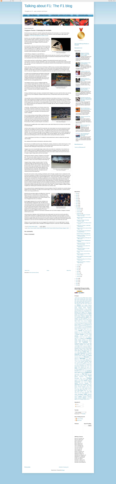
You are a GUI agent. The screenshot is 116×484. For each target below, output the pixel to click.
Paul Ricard (86, 367)
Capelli (79, 318)
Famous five (77, 329)
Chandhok (76, 319)
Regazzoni (85, 375)
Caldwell (90, 317)
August (78, 264)
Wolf (91, 398)
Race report (77, 372)
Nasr (78, 363)
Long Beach (79, 351)
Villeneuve (90, 394)
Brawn (90, 314)
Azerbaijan (79, 310)
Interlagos (81, 344)
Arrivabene (79, 306)
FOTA (84, 333)
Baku (91, 310)
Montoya (82, 361)
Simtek (81, 384)
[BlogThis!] (41, 226)
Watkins (85, 395)
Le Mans (84, 349)
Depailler (79, 324)
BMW (87, 313)
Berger (76, 313)
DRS (80, 326)
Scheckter (90, 380)
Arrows (83, 306)
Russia (87, 379)
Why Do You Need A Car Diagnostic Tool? (85, 126)
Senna (90, 382)
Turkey (81, 391)
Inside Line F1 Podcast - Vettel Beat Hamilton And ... (83, 226)
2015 (77, 206)
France (87, 333)
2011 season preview (79, 297)
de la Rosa (90, 323)
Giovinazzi (86, 335)
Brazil (76, 316)
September (79, 213)
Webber (80, 396)
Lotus (78, 353)
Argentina (90, 305)
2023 (77, 195)
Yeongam (81, 399)
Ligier (88, 350)
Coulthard (90, 320)
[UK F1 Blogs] (81, 40)
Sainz (90, 379)
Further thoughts (80, 334)
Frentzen (90, 333)
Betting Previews (44, 15)
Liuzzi (90, 350)
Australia (80, 307)
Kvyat (90, 348)
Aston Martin (89, 306)
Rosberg (60, 228)
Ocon (88, 364)
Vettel (68, 228)
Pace (86, 366)
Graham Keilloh (80, 418)
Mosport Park (86, 362)
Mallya (81, 354)
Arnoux (76, 306)
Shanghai (86, 383)
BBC (80, 312)
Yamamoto (78, 399)
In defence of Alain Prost (85, 71)
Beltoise (86, 312)
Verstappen (80, 394)
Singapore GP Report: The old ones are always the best (83, 236)
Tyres (85, 391)
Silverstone (77, 384)
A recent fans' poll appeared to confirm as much (38, 35)
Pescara (79, 368)
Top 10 (76, 390)
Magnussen (83, 353)
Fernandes (76, 330)
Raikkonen (88, 372)
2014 (77, 278)
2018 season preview (86, 301)
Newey (84, 363)
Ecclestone (89, 326)
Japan (78, 345)
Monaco (87, 360)
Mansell (87, 354)
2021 (77, 196)
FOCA (79, 332)
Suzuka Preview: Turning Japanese (83, 233)
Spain (90, 385)
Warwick (83, 395)
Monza (90, 361)
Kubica (87, 348)
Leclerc (87, 349)
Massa (90, 355)
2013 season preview (79, 298)
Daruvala (77, 323)
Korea (80, 348)
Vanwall (90, 392)
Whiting (76, 398)
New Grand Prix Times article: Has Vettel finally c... (83, 246)
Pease (91, 367)
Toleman (90, 389)
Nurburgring (81, 364)
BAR (81, 311)
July (78, 266)
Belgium (83, 312)
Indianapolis (77, 344)
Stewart (83, 386)
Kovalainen (84, 348)
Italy (91, 344)
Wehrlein (85, 396)
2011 (77, 283)
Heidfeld (90, 339)
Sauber (85, 380)
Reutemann (81, 376)
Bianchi (85, 313)
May (78, 269)
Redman (78, 375)
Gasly (90, 334)
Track (87, 390)
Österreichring (77, 366)
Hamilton (34, 228)
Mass (87, 355)
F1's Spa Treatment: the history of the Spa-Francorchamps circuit (85, 89)
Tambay (76, 389)
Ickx (86, 343)
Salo (78, 380)
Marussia (84, 355)
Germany (76, 335)
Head (87, 339)
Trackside (90, 390)
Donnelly (90, 325)
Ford (91, 332)
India (91, 343)
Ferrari (32, 228)
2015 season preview (78, 300)
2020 (77, 198)
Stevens (76, 386)
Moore (75, 362)
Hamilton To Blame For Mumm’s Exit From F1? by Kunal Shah (86, 79)
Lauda (81, 349)
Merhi (87, 358)
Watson (76, 396)
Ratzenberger (77, 374)
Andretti (85, 305)
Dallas (90, 322)
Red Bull (54, 228)
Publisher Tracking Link (63, 467)
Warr (80, 395)
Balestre (76, 311)
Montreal (86, 361)
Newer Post (27, 270)
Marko (80, 355)
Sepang (76, 383)
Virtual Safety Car (77, 395)
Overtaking (82, 366)
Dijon (78, 325)
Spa (88, 385)
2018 (77, 201)
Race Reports (33, 15)
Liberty (76, 350)
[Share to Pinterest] (44, 226)
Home (25, 15)
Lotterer (76, 353)
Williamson (88, 398)
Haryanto (79, 339)
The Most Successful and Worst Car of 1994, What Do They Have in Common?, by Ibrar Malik (86, 99)
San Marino (81, 380)
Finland (86, 330)
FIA (83, 330)
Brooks (76, 317)
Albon (76, 303)
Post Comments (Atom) (34, 272)
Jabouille (76, 345)
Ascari (85, 306)
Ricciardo (77, 378)
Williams (84, 398)
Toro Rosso (80, 390)
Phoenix (90, 368)
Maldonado (77, 354)
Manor (84, 354)
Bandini (79, 311)
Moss (91, 362)
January (78, 276)
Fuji (75, 334)
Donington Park (86, 325)
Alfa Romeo (85, 303)
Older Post (69, 270)
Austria (84, 307)
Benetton (90, 312)
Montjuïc (79, 361)
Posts (77, 404)
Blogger (63, 470)
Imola (88, 343)
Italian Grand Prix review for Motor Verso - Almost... (83, 254)
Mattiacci (82, 357)
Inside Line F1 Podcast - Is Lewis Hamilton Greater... (83, 249)
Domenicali (81, 325)
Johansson (90, 345)
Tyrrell (88, 391)
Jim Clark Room (84, 345)
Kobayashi (77, 348)
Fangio (81, 329)
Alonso (29, 228)
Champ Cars (89, 318)
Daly (75, 323)
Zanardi (85, 399)
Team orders (79, 389)
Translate (83, 413)
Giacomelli (81, 335)
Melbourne (77, 358)
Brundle (78, 317)
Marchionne (77, 355)
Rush (82, 379)
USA (91, 391)
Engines (76, 328)
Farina (85, 329)
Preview (50, 228)
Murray (76, 363)
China (90, 319)
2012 (77, 281)
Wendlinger (90, 396)
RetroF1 (76, 376)
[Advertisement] (48, 265)
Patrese (82, 367)
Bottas (90, 313)
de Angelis (81, 323)
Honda (38, 228)
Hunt (84, 343)
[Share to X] (42, 226)
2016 (77, 205)
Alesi (81, 303)
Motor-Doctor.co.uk (79, 144)
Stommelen (87, 386)
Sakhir (76, 380)
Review (86, 376)
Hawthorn (83, 339)
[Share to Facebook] (43, 226)
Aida (91, 302)
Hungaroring (77, 343)
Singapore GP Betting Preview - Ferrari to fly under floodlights (85, 54)
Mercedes (45, 228)
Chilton (87, 319)
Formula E (76, 333)
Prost (80, 370)
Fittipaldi (76, 332)
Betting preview (80, 313)
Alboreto (78, 303)
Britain (87, 316)
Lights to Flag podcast (82, 350)
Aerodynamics (87, 302)
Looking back (86, 351)
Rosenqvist (76, 379)
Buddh (81, 317)
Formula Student (81, 333)
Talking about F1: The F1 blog (48, 6)
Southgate (84, 385)
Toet (88, 389)
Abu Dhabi (79, 302)
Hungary (81, 343)
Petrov (85, 368)
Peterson (81, 368)
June (78, 268)
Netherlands (81, 363)
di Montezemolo (87, 324)
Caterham (85, 318)
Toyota (85, 390)
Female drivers (89, 329)
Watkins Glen (89, 395)
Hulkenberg (85, 342)
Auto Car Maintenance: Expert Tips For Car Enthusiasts (85, 134)
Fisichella (90, 330)
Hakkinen (82, 338)
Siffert (91, 383)
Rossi (79, 379)
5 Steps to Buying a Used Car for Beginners (85, 63)
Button (87, 317)
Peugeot (88, 368)
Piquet (77, 369)
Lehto (91, 349)
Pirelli (48, 228)
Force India (86, 332)
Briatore (78, 316)
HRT (80, 342)
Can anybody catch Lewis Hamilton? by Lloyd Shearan (84, 231)
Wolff (76, 399)
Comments (78, 406)
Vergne (76, 394)
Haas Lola (78, 338)
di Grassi (82, 324)
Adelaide (82, 302)
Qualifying (89, 370)
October (78, 211)
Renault (57, 228)
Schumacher (77, 382)
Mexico (90, 358)
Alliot (75, 305)
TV (83, 391)
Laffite (76, 349)
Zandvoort (87, 399)
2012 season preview (87, 297)
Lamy (78, 349)
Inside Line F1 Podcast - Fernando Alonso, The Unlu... (83, 215)
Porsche (86, 369)
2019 (77, 200)
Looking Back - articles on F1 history (61, 15)
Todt (86, 389)
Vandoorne (87, 392)
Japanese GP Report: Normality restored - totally (83, 221)
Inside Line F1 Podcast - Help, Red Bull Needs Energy (83, 244)
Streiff (91, 386)
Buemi (84, 317)
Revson (90, 376)
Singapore (64, 228)
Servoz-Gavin (81, 383)
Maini (87, 353)
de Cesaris (85, 323)
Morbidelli (78, 362)
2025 (77, 193)
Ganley (88, 334)
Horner (76, 342)
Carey (82, 318)
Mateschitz (76, 357)
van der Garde (81, 392)
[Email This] (40, 226)
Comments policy (83, 15)
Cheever (84, 319)
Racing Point (82, 372)
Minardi (84, 360)
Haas (76, 338)
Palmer (76, 367)
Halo (85, 338)
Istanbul (88, 344)
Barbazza (83, 311)
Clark (76, 320)
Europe (84, 328)
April (78, 271)
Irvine (85, 344)
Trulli (75, 391)
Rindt (81, 378)
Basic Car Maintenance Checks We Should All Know (86, 109)
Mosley (81, 362)
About (74, 15)
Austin (76, 307)
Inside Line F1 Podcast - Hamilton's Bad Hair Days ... (83, 262)
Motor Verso (79, 420)
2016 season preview (87, 300)
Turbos (78, 391)
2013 (77, 280)
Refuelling (81, 375)
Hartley (76, 339)
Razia (81, 374)
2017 (77, 203)
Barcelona (87, 311)
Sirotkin (88, 384)
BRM (91, 316)
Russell (84, 379)
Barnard (90, 311)
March (78, 273)
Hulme (91, 342)
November (79, 209)
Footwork (82, 332)
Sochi (76, 385)
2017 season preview (78, 301)
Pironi (83, 369)
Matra (80, 357)
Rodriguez (84, 378)
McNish (90, 357)
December (79, 208)
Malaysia (90, 353)
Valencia (76, 392)
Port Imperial (90, 369)
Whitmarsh (80, 398)
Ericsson (79, 328)
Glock (90, 335)
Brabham (82, 314)
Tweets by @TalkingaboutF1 (80, 147)
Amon (83, 305)
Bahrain (87, 310)
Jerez (81, 345)
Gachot (85, 334)
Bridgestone (83, 316)
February (79, 274)
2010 (77, 285)
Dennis (76, 324)
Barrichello (77, 312)
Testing (83, 389)
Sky (91, 384)
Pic (75, 369)
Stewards (80, 386)
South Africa (80, 385)
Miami (76, 360)
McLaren (41, 228)
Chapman (80, 319)
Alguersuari (90, 303)
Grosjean (77, 337)
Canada (76, 318)
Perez (76, 368)
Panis (79, 367)
